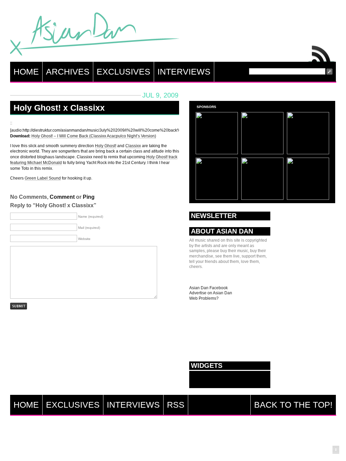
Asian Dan (94, 35)
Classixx (133, 145)
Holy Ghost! (105, 145)
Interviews (184, 71)
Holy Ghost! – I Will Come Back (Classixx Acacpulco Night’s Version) (93, 136)
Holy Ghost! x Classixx (59, 107)
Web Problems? (204, 298)
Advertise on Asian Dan (210, 293)
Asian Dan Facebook (208, 288)
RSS (321, 52)
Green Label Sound (43, 178)
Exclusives (123, 71)
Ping (89, 197)
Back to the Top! (293, 404)
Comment (62, 197)
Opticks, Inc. (335, 450)
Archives (68, 71)
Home (26, 71)
